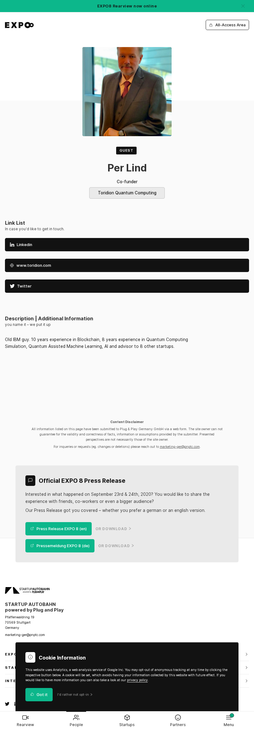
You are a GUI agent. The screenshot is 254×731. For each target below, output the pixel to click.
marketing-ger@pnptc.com (180, 447)
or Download (111, 529)
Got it (42, 694)
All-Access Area (230, 25)
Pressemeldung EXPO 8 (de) (63, 545)
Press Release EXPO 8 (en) (62, 528)
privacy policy (137, 680)
